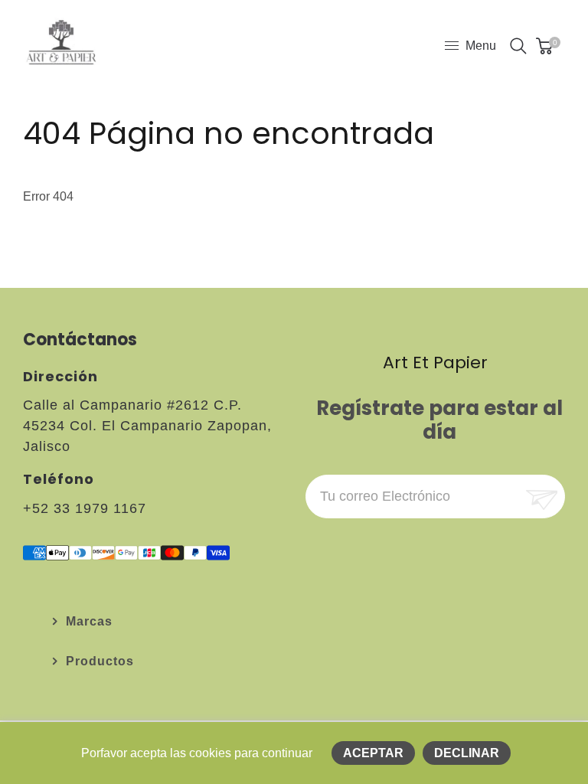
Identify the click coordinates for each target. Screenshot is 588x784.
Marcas (89, 621)
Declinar (466, 753)
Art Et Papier (435, 362)
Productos (100, 661)
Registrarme (540, 496)
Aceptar (373, 753)
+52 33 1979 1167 (84, 508)
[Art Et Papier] (61, 44)
